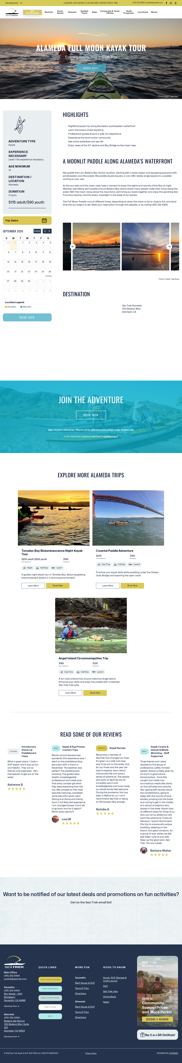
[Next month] (49, 231)
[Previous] (73, 246)
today (37, 231)
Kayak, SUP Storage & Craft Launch (115, 979)
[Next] (169, 246)
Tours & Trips (82, 988)
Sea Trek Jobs (110, 991)
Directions (80, 994)
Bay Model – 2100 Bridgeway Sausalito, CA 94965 (15, 997)
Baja (50, 1016)
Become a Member (157, 1019)
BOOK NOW (91, 68)
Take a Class (50, 1007)
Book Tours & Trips (50, 998)
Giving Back (109, 997)
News (106, 1002)
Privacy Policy (91, 1053)
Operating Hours (12, 3)
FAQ (105, 986)
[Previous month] (45, 231)
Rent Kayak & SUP (50, 989)
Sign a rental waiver (50, 979)
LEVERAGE (173, 1053)
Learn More (33, 586)
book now (58, 586)
